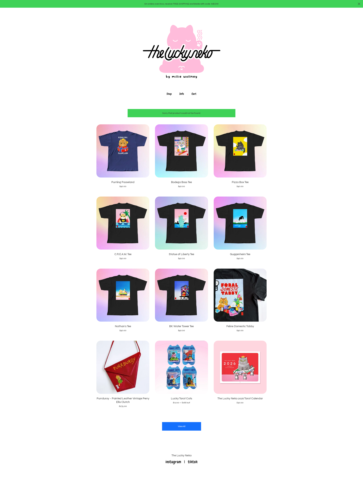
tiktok (193, 461)
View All (181, 426)
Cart (195, 94)
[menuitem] (169, 94)
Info (181, 94)
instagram (174, 461)
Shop (169, 94)
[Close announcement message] (359, 4)
